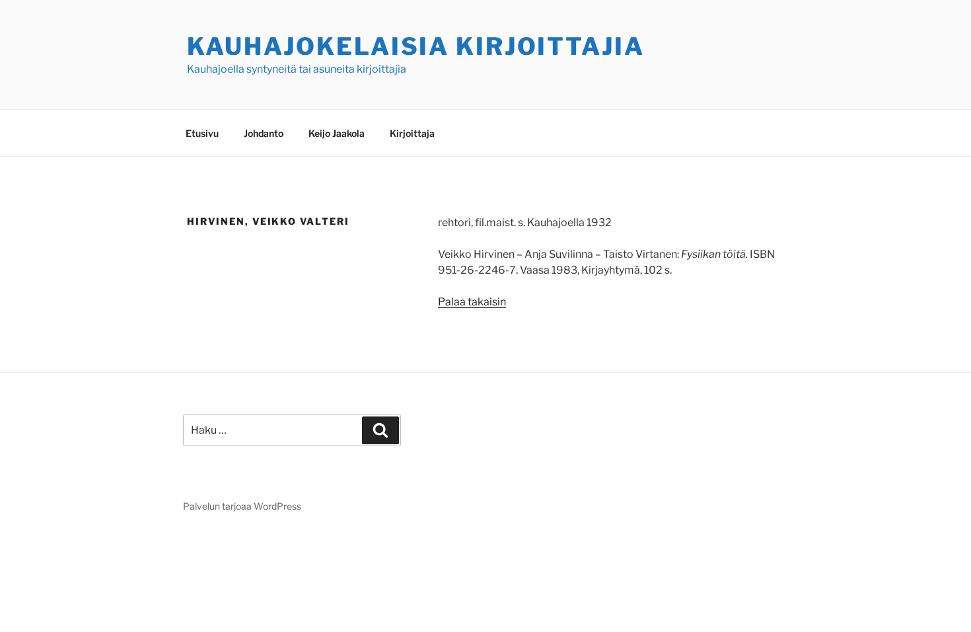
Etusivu (202, 133)
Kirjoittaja (412, 133)
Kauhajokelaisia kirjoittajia (416, 46)
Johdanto (263, 133)
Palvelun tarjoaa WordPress (242, 506)
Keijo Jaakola (336, 133)
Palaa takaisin (472, 302)
